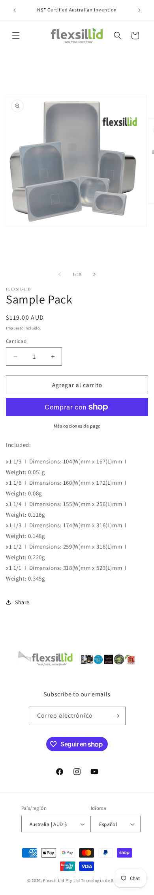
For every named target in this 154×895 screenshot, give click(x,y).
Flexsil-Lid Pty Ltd (61, 880)
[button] (15, 35)
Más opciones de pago (77, 426)
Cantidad (16, 341)
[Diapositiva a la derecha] (94, 274)
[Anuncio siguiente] (139, 10)
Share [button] (22, 602)
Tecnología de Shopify (104, 880)
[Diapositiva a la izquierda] (59, 274)
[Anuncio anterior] (14, 10)
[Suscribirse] (116, 716)
